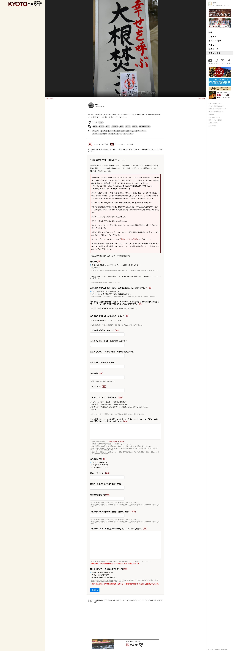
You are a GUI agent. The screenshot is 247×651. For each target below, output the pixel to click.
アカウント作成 (217, 5)
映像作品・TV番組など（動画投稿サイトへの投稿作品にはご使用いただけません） (120, 407)
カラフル (130, 134)
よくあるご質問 (213, 123)
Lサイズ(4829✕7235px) (99, 467)
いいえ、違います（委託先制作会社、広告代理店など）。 (111, 294)
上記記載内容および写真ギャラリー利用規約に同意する (110, 256)
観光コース (213, 49)
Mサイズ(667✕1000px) (99, 465)
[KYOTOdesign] (25, 6)
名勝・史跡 (120, 131)
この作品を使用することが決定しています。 (107, 320)
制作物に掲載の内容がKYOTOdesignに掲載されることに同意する (114, 308)
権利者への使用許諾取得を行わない (104, 577)
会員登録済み (96, 267)
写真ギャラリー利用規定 (215, 120)
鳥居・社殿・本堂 (109, 131)
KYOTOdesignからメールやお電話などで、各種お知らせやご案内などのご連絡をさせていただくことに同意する (125, 277)
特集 (210, 32)
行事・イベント (141, 131)
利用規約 (211, 114)
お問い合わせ (212, 125)
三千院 (101, 122)
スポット (212, 45)
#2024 (95, 126)
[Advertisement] (125, 621)
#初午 (108, 126)
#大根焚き (115, 126)
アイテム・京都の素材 (100, 134)
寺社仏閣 (96, 131)
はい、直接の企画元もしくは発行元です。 (106, 291)
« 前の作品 (49, 98)
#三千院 (101, 126)
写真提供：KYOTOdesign (116, 441)
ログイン (226, 5)
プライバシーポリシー (215, 117)
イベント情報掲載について (216, 106)
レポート (212, 37)
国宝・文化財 (130, 131)
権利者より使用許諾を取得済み (102, 572)
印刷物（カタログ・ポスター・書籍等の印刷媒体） (109, 402)
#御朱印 (134, 126)
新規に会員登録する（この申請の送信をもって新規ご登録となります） (116, 265)
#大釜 (121, 126)
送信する (95, 590)
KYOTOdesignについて (215, 103)
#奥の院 (128, 126)
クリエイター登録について (216, 111)
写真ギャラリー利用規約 (129, 239)
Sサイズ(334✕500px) (99, 462)
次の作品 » (201, 98)
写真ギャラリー (215, 53)
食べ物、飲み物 (113, 134)
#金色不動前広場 (144, 126)
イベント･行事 (215, 41)
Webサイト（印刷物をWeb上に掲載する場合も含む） (110, 404)
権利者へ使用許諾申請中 (100, 575)
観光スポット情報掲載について (217, 109)
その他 (93, 409)
